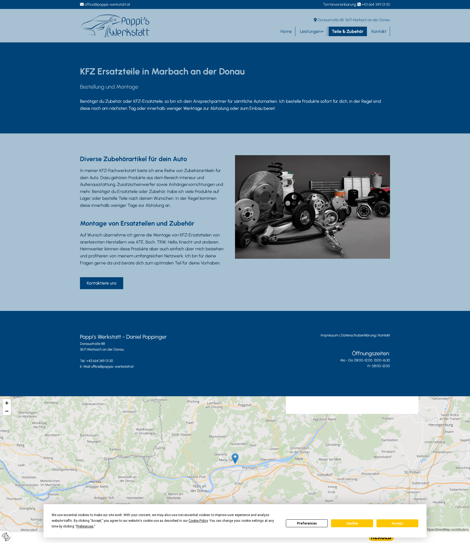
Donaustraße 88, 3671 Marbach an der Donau (354, 20)
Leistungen (310, 31)
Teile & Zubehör (347, 31)
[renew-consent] (6, 537)
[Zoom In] (7, 403)
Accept (397, 523)
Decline (352, 523)
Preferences (307, 523)
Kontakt (379, 31)
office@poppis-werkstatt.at (107, 4)
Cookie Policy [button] (198, 521)
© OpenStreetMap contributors (446, 529)
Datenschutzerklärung (358, 335)
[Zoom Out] (7, 411)
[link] (311, 31)
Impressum (330, 335)
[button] (101, 283)
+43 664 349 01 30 (375, 4)
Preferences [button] (85, 526)
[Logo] (115, 25)
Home (286, 31)
